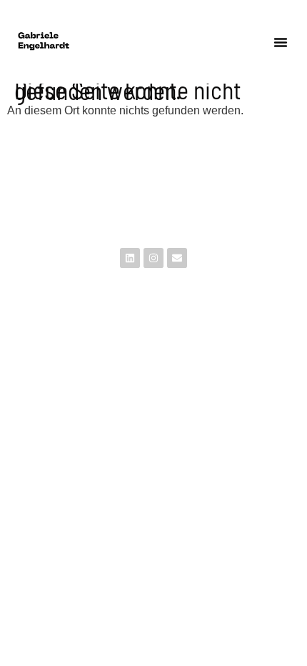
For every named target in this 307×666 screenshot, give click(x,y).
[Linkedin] (130, 258)
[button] (280, 42)
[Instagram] (153, 258)
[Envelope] (177, 258)
